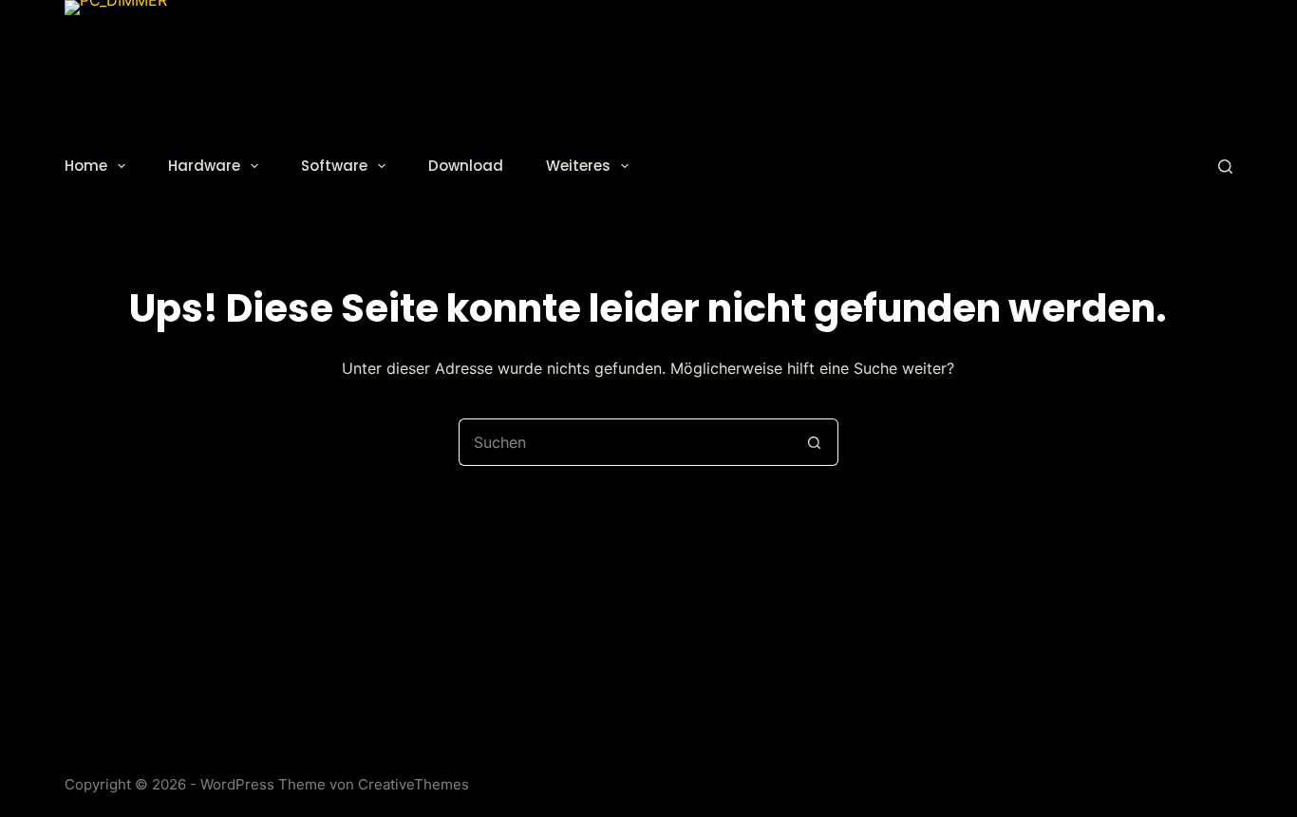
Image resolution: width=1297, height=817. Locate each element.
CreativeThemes (413, 784)
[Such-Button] (814, 442)
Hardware (204, 166)
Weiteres (578, 166)
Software (334, 166)
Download (465, 166)
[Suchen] (1225, 166)
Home (86, 166)
